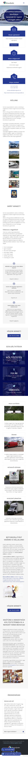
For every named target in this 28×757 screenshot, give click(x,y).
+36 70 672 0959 (9, 749)
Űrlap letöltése (14, 44)
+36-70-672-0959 (14, 86)
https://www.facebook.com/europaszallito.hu (14, 92)
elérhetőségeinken (20, 581)
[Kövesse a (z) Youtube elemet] (17, 752)
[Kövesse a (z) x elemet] (14, 752)
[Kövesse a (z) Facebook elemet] (11, 752)
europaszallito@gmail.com (12, 754)
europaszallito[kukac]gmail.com (14, 90)
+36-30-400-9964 (14, 87)
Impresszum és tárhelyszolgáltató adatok (13, 743)
